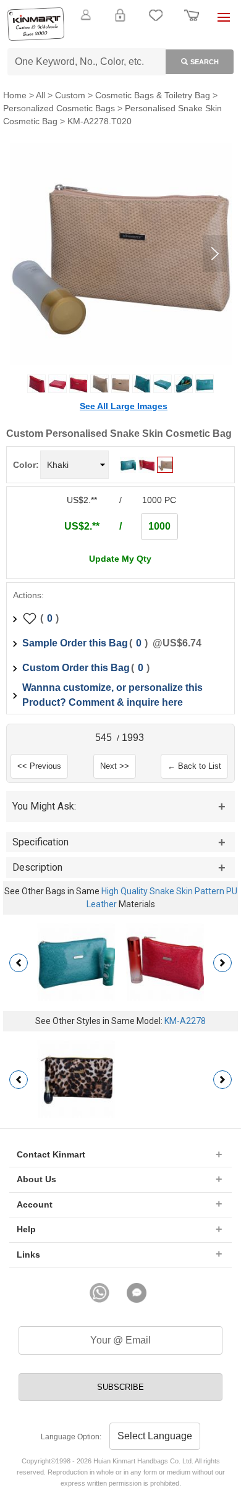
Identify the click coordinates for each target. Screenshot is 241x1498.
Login (120, 22)
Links (28, 1254)
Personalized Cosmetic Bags (59, 108)
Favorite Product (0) (120, 35)
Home (15, 95)
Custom (70, 95)
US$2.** (81, 526)
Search (204, 62)
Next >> (114, 766)
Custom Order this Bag (76, 667)
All (40, 95)
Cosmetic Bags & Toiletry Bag (152, 95)
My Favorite (156, 22)
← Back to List (194, 766)
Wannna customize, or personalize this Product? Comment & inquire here (112, 695)
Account (35, 1204)
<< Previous (39, 766)
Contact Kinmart (51, 1154)
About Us (36, 1179)
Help (26, 1229)
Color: (26, 465)
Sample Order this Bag (75, 643)
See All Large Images (123, 406)
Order (191, 22)
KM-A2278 (185, 1021)
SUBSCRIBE (120, 1387)
